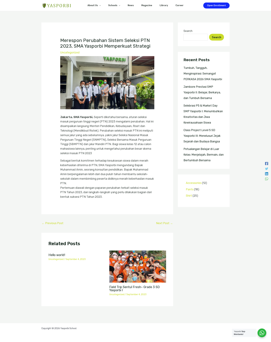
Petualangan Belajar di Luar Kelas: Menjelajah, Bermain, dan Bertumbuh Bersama (203, 154)
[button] (216, 5)
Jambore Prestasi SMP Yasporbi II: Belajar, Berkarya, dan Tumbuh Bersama (202, 92)
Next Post (164, 223)
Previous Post (52, 223)
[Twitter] (266, 168)
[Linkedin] (266, 173)
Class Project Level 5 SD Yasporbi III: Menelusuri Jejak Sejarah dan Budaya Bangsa (202, 135)
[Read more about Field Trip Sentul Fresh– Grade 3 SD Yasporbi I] (137, 266)
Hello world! (56, 255)
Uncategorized (70, 52)
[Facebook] (266, 163)
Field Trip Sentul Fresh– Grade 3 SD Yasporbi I (134, 288)
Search (187, 31)
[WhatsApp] (266, 178)
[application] (99, 5)
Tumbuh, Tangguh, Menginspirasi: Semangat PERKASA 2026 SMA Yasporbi (202, 73)
